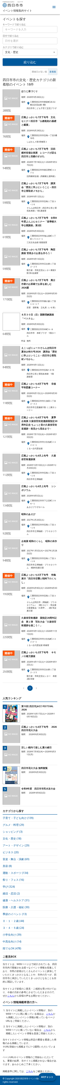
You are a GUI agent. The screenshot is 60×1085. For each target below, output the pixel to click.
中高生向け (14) (12, 941)
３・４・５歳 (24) (13, 928)
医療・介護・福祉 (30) (16, 907)
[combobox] (30, 41)
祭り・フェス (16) (13, 880)
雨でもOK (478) (12, 948)
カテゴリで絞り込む (13, 47)
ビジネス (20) (11, 852)
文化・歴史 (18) (12, 838)
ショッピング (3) (12, 832)
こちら (10, 995)
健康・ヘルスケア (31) (16, 900)
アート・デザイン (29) (16, 845)
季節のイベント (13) (15, 914)
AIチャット (47, 1076)
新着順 (53, 71)
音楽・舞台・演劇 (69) (16, 859)
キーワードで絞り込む (14, 24)
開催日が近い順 (39, 71)
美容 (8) (7, 866)
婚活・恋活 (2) (11, 893)
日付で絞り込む (11, 35)
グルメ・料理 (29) (13, 825)
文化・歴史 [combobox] (11, 52)
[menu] (54, 7)
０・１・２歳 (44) (13, 921)
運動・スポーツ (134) (15, 873)
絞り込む (30, 62)
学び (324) (9, 886)
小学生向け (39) (12, 934)
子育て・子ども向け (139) (18, 818)
